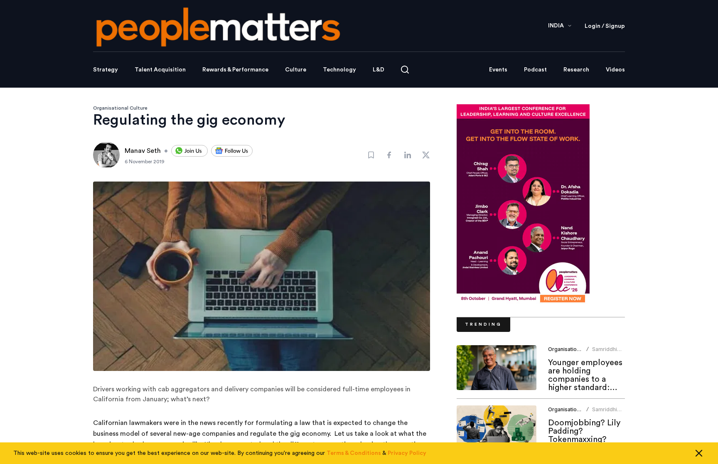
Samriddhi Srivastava (605, 352)
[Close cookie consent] (699, 453)
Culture (295, 70)
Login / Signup (605, 26)
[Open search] (405, 70)
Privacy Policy (407, 453)
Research (576, 70)
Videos (615, 70)
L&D (378, 70)
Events (498, 70)
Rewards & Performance (235, 70)
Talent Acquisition (160, 70)
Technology (339, 70)
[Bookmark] (371, 155)
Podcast (535, 70)
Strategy (105, 70)
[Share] (389, 155)
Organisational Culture (120, 108)
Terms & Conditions (354, 453)
